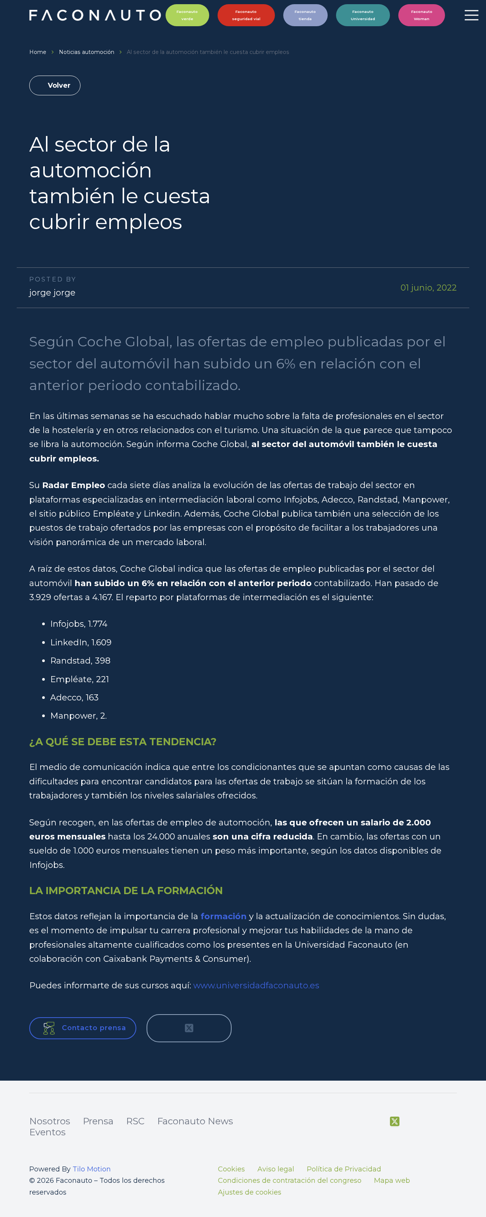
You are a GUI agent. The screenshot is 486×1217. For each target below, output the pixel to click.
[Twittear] (189, 1028)
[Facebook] (375, 1121)
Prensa (98, 1121)
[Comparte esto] (164, 1028)
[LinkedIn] (452, 1121)
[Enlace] (96, 15)
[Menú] (471, 15)
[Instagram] (433, 1122)
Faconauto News (195, 1121)
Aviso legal (275, 1169)
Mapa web (392, 1180)
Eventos (47, 1132)
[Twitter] (394, 1121)
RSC (135, 1121)
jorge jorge (52, 293)
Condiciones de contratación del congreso (289, 1180)
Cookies (231, 1169)
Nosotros (49, 1121)
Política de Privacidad (344, 1169)
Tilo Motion (92, 1169)
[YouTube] (413, 1121)
